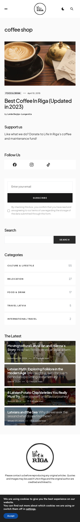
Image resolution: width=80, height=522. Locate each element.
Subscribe (40, 198)
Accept (10, 515)
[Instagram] (31, 164)
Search (10, 230)
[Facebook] (14, 164)
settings (31, 509)
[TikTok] (48, 164)
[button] (6, 9)
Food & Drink (13, 93)
